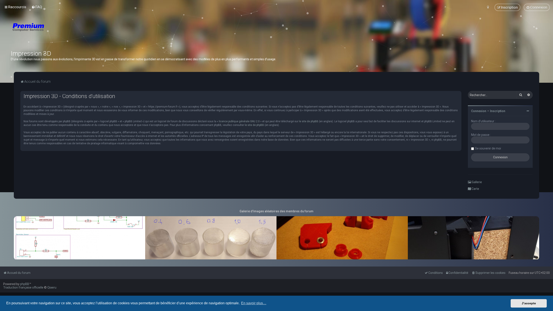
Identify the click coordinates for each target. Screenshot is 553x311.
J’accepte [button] (529, 303)
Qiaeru (51, 287)
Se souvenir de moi (488, 148)
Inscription (497, 111)
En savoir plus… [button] (253, 303)
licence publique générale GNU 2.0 (239, 121)
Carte (475, 188)
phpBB (24, 284)
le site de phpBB (308, 121)
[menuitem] (36, 7)
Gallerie (476, 182)
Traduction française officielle (23, 287)
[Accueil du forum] (54, 32)
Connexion (478, 111)
